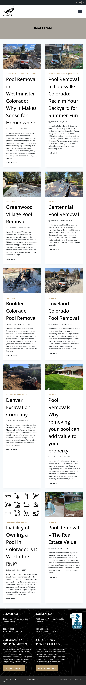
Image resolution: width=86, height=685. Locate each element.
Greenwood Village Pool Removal (19, 214)
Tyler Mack (11, 421)
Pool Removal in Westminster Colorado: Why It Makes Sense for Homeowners (21, 101)
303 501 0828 (8, 629)
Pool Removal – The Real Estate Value (63, 534)
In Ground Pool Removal (15, 74)
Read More (11, 163)
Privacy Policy (78, 679)
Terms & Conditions (65, 679)
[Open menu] (80, 11)
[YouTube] (80, 2)
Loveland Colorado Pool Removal (63, 310)
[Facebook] (76, 2)
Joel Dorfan (12, 129)
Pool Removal (11, 394)
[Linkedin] (83, 2)
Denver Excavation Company (18, 407)
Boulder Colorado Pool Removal (21, 310)
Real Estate (31, 74)
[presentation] (22, 56)
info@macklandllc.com (13, 631)
